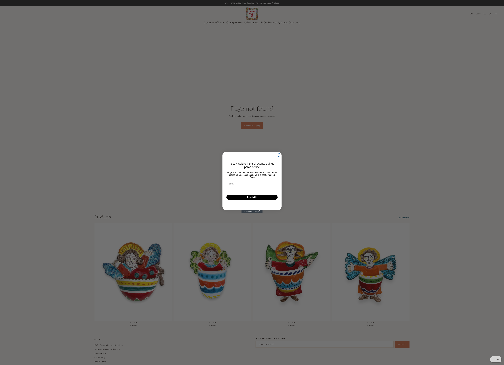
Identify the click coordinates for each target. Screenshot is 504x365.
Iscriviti (252, 197)
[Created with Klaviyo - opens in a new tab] (252, 211)
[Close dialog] (278, 154)
